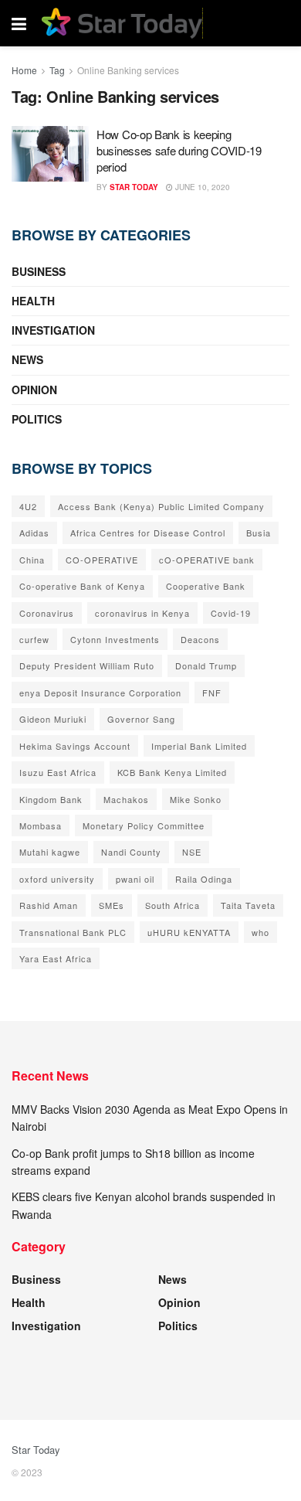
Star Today (134, 187)
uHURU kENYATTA (189, 932)
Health (33, 300)
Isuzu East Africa (57, 772)
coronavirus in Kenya (142, 613)
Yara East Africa (55, 958)
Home (24, 70)
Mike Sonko (196, 799)
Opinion (34, 389)
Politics (37, 419)
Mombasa (40, 825)
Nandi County (131, 852)
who (260, 932)
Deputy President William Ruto (86, 665)
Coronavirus (46, 613)
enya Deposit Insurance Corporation (100, 692)
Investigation (53, 330)
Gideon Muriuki (52, 719)
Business (39, 271)
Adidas (34, 532)
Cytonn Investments (115, 639)
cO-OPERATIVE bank (207, 559)
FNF (212, 692)
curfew (34, 639)
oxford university (57, 879)
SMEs (111, 905)
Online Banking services (128, 70)
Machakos (126, 799)
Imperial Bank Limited (199, 746)
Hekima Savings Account (74, 746)
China (32, 559)
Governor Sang (141, 719)
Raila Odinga (203, 879)
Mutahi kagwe (49, 852)
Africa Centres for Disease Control (147, 532)
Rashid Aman (48, 905)
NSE (191, 852)
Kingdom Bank (51, 799)
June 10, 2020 (201, 187)
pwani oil (135, 879)
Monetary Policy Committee (144, 825)
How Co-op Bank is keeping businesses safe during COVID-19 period (179, 150)
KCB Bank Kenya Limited (172, 772)
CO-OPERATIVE (102, 559)
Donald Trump (206, 665)
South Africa (172, 905)
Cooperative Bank (205, 586)
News (27, 359)
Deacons (200, 639)
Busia (258, 532)
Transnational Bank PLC (73, 932)
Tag (57, 70)
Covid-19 (231, 613)
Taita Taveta (248, 905)
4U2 (28, 506)
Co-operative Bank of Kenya (82, 586)
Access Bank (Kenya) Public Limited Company (161, 506)
